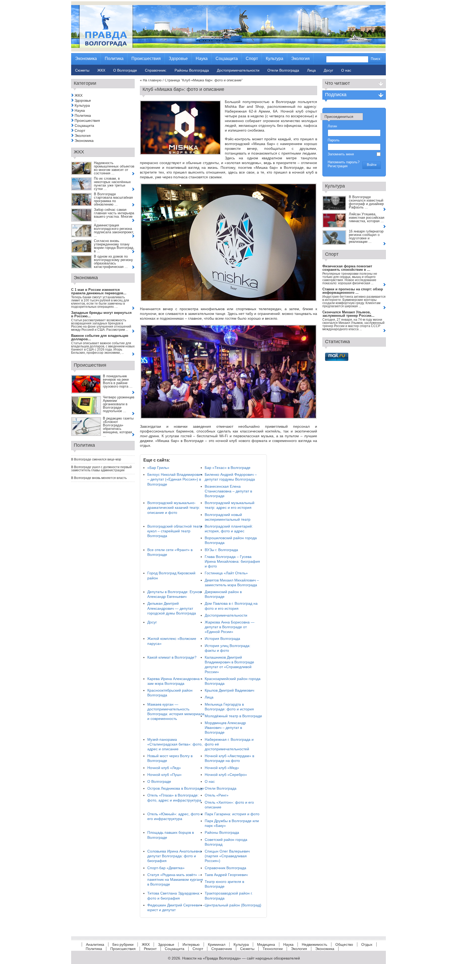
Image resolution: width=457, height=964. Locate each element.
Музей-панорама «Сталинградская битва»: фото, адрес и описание (175, 744)
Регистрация (338, 166)
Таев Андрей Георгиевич (226, 875)
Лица (209, 697)
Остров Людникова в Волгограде (175, 788)
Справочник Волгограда (225, 868)
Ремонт (150, 949)
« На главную (151, 80)
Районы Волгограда (222, 832)
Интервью (191, 944)
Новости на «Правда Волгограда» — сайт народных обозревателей (241, 958)
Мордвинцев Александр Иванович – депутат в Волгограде (225, 727)
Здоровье (83, 100)
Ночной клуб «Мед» (222, 768)
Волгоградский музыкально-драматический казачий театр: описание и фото (173, 507)
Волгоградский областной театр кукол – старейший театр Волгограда (174, 531)
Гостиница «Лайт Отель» (226, 573)
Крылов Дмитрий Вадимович (229, 690)
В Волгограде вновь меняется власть (99, 478)
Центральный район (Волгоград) (233, 905)
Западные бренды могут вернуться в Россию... (101, 314)
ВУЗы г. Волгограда (221, 550)
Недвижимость (314, 944)
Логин (332, 126)
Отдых (366, 944)
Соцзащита (84, 125)
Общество (344, 944)
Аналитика (95, 944)
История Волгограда (222, 638)
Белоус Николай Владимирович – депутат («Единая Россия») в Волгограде (174, 479)
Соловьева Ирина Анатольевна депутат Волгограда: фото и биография (174, 856)
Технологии (273, 949)
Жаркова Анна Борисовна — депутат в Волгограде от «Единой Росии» (229, 627)
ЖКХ (79, 95)
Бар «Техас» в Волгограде (227, 467)
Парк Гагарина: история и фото (232, 814)
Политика (83, 115)
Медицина (266, 944)
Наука (80, 110)
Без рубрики (123, 944)
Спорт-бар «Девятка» (166, 868)
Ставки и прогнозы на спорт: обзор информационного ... (352, 291)
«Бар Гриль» (158, 467)
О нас (210, 781)
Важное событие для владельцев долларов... (99, 337)
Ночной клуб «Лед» (164, 768)
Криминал (216, 944)
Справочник (221, 949)
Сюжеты (247, 949)
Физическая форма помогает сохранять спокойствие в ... (347, 268)
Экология (83, 135)
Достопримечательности (226, 615)
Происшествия (87, 120)
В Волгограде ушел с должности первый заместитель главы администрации (101, 468)
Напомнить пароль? (343, 162)
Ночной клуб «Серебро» (226, 774)
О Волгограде (159, 781)
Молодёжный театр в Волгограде (233, 716)
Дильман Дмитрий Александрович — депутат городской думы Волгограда (171, 608)
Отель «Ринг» (217, 795)
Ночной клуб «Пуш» (164, 774)
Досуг (152, 622)
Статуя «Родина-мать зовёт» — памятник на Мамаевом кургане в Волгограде (175, 879)
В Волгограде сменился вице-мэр (96, 459)
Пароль (334, 140)
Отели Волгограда (220, 788)
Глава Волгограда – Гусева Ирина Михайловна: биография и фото (232, 561)
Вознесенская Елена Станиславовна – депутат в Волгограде (228, 491)
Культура (82, 105)
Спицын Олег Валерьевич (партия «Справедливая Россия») (227, 856)
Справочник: (156, 70)
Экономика (84, 140)
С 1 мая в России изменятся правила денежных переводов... (98, 291)
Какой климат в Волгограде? (171, 657)
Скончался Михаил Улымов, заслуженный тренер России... (348, 314)
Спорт (80, 130)
